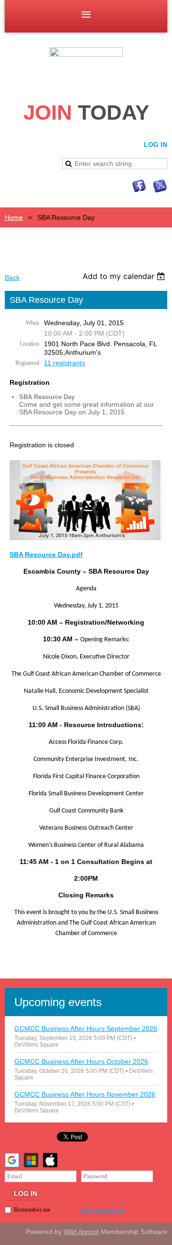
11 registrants (64, 363)
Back (12, 277)
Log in (155, 144)
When (32, 322)
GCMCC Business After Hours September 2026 (85, 1028)
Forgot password (102, 1209)
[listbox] (125, 276)
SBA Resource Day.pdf (46, 554)
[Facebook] (139, 186)
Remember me (32, 1209)
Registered (27, 363)
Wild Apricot (81, 1231)
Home (14, 217)
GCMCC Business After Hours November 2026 (84, 1094)
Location (29, 343)
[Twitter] (160, 186)
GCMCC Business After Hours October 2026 (81, 1061)
